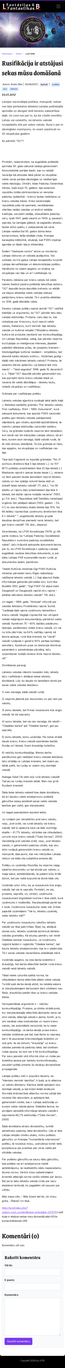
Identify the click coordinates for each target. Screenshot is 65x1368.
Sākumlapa (7, 54)
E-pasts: (10, 1280)
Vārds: (9, 1265)
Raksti (19, 54)
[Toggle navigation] (58, 6)
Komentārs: (12, 1294)
